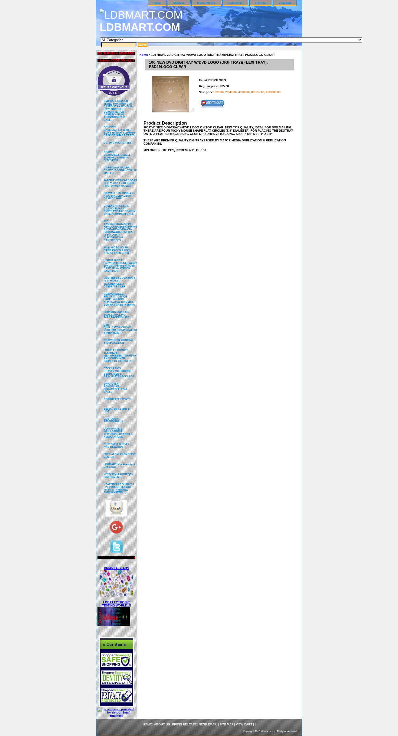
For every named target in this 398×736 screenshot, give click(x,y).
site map (260, 2)
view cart (285, 2)
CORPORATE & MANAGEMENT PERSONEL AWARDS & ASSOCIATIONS (118, 432)
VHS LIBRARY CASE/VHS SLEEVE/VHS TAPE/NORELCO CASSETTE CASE (119, 282)
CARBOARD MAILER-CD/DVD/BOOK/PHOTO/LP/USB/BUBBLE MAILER (120, 170)
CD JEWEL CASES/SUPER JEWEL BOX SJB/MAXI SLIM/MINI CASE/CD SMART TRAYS (120, 131)
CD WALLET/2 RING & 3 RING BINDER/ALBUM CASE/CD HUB (118, 196)
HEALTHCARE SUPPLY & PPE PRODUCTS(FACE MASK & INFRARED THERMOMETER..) (119, 488)
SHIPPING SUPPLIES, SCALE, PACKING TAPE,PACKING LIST (117, 315)
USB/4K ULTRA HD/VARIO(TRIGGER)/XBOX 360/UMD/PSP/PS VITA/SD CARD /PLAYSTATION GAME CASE (120, 266)
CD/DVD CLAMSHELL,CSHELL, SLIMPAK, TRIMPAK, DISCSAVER (118, 156)
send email (235, 2)
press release (206, 2)
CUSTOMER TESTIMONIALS (113, 420)
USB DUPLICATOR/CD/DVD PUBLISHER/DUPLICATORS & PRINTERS (120, 328)
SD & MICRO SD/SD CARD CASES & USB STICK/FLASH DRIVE (117, 250)
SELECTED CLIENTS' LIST (117, 410)
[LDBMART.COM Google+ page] (116, 528)
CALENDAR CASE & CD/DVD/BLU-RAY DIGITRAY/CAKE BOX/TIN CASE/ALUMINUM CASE (119, 210)
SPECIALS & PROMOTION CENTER (120, 455)
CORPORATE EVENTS (117, 399)
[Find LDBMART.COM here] (116, 515)
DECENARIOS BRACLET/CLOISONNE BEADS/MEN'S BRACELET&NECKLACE (119, 372)
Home (143, 54)
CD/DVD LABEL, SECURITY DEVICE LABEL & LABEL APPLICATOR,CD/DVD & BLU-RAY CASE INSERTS (119, 299)
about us (179, 2)
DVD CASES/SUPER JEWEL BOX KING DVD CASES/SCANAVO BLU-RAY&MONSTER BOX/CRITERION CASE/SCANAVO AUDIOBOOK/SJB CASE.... (118, 110)
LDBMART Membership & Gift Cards (119, 465)
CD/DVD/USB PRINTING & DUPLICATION (118, 341)
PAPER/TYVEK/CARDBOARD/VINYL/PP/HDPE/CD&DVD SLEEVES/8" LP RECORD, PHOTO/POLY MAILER (120, 183)
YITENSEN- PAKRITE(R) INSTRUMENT (118, 475)
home (157, 2)
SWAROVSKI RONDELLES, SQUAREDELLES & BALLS (115, 387)
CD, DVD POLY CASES (117, 142)
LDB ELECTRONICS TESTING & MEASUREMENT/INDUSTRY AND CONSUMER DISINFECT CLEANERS (120, 355)
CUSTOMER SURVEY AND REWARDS (116, 445)
